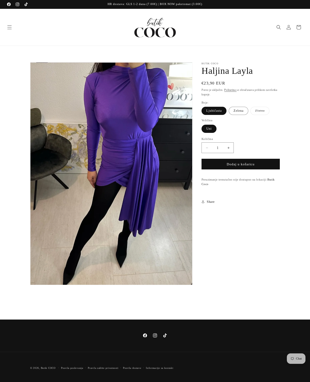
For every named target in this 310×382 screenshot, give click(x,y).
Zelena (239, 110)
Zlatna (262, 112)
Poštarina (230, 90)
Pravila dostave (132, 367)
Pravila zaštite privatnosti (103, 367)
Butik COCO (48, 368)
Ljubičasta (214, 110)
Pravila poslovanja (72, 367)
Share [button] (211, 201)
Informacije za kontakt (159, 367)
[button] (10, 27)
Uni (209, 128)
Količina (207, 139)
